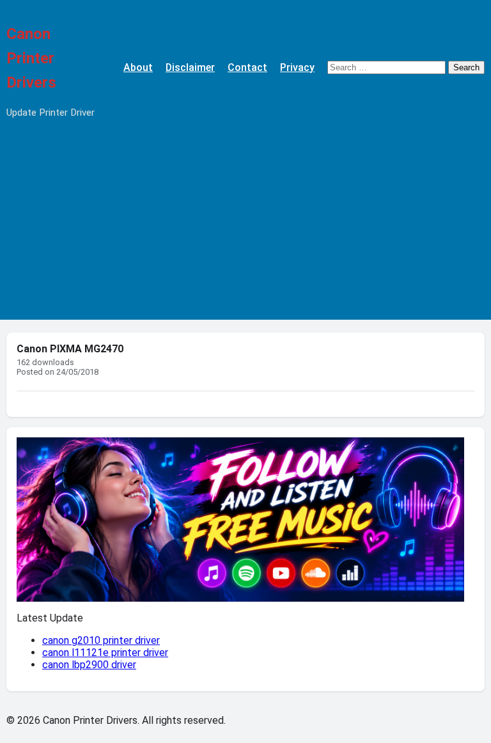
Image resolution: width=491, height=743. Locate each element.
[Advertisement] (245, 230)
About (138, 67)
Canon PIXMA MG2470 (70, 349)
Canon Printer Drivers (31, 58)
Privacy (297, 67)
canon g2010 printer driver (101, 640)
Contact (247, 67)
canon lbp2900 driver (89, 665)
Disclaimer (190, 67)
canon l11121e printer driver (105, 652)
